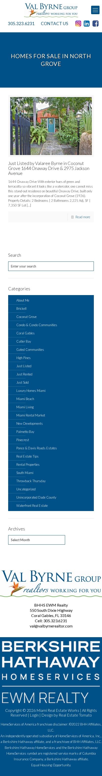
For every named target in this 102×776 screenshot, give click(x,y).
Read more (83, 217)
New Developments (29, 423)
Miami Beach (25, 399)
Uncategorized (26, 489)
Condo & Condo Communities (36, 325)
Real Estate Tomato (75, 715)
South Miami (24, 473)
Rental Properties (28, 464)
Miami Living (25, 407)
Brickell (21, 308)
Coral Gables (25, 333)
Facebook (96, 23)
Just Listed (23, 366)
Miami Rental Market (30, 415)
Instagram (79, 23)
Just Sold (22, 382)
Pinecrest (22, 440)
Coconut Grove (26, 317)
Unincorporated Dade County (36, 497)
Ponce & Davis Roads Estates (36, 448)
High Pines (23, 358)
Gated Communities (30, 350)
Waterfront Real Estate (32, 506)
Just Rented (24, 374)
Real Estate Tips (27, 456)
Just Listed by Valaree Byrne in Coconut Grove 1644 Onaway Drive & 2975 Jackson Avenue (48, 168)
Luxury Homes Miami (31, 391)
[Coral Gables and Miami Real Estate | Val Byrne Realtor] (51, 9)
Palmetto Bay (25, 432)
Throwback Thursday (31, 481)
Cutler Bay (23, 341)
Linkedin (88, 23)
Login (34, 715)
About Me (22, 300)
